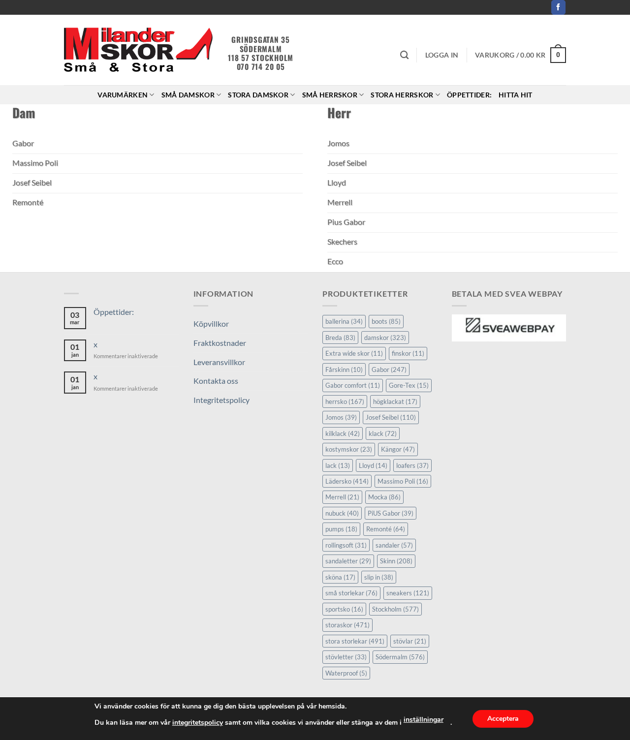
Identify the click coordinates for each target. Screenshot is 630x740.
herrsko (344, 401)
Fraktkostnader (219, 342)
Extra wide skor (354, 353)
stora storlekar (354, 641)
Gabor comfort (352, 385)
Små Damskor (188, 95)
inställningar (423, 719)
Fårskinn (344, 369)
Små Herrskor (329, 95)
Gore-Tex (409, 385)
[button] (441, 55)
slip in (378, 577)
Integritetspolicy (221, 399)
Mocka (384, 497)
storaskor (347, 625)
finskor (408, 353)
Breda (340, 337)
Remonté (385, 529)
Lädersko (347, 481)
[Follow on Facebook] (558, 7)
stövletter (346, 657)
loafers (412, 465)
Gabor (389, 369)
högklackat (395, 401)
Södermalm (400, 657)
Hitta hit (516, 95)
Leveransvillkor (219, 362)
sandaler (394, 545)
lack (337, 465)
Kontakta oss (215, 380)
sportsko (344, 609)
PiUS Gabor (390, 513)
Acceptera (503, 718)
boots (386, 321)
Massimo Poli (403, 481)
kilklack (342, 433)
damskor (385, 337)
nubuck (342, 513)
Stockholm (395, 609)
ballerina (344, 321)
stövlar (409, 641)
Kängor (398, 449)
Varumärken (122, 95)
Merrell (342, 497)
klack (383, 433)
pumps (341, 529)
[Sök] (404, 55)
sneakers (407, 593)
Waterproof (346, 673)
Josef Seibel (391, 417)
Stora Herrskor (402, 95)
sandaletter (348, 561)
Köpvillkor (211, 323)
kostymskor (348, 449)
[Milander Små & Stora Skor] (138, 50)
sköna (340, 577)
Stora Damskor (258, 95)
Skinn (396, 561)
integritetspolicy (197, 722)
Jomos (341, 417)
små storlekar (351, 593)
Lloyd (373, 465)
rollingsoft (346, 545)
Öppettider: (469, 95)
